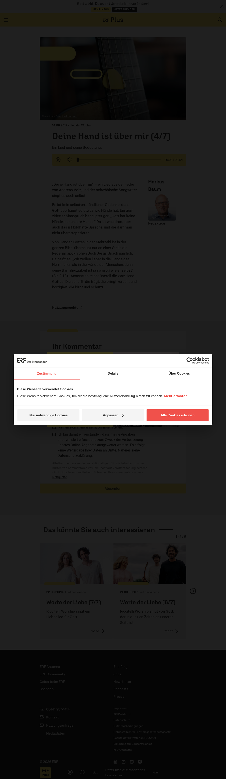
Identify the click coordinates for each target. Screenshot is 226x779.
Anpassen (110, 415)
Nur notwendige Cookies (48, 415)
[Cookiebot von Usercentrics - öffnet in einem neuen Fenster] (189, 360)
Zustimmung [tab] (47, 373)
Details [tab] (113, 373)
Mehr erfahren (176, 396)
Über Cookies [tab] (179, 373)
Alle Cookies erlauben (177, 415)
